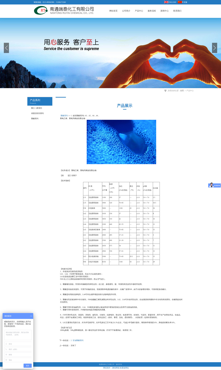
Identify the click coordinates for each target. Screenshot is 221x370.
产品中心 (139, 11)
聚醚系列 (64, 116)
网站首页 (113, 11)
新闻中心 (165, 11)
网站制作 (106, 368)
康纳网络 (115, 368)
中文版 (184, 2)
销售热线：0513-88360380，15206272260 (50, 2)
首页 (182, 91)
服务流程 (152, 11)
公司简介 (126, 11)
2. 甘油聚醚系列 (77, 340)
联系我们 (177, 11)
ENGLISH (172, 2)
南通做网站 (124, 368)
